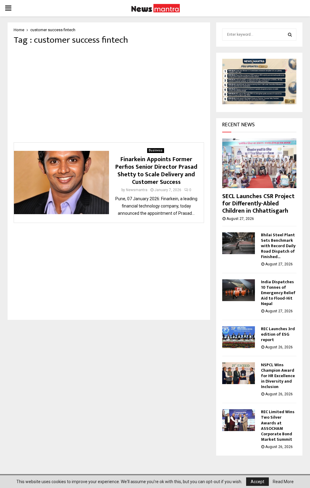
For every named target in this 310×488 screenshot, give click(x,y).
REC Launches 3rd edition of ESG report (278, 334)
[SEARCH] (289, 34)
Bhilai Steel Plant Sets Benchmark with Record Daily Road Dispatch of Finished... (278, 245)
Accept (257, 481)
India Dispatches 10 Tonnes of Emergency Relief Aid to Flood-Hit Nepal (278, 292)
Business (156, 150)
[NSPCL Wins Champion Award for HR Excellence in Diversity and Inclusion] (238, 373)
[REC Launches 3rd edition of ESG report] (238, 337)
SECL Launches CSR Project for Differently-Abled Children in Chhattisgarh (258, 203)
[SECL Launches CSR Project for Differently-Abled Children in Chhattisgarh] (259, 163)
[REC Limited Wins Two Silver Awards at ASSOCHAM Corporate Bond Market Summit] (238, 420)
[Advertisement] (109, 93)
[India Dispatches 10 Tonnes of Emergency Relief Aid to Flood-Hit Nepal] (238, 290)
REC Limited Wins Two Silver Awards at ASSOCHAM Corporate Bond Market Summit (278, 425)
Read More (283, 482)
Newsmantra (136, 190)
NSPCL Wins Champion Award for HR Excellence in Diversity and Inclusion (278, 375)
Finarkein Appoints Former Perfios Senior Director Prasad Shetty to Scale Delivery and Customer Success (156, 170)
